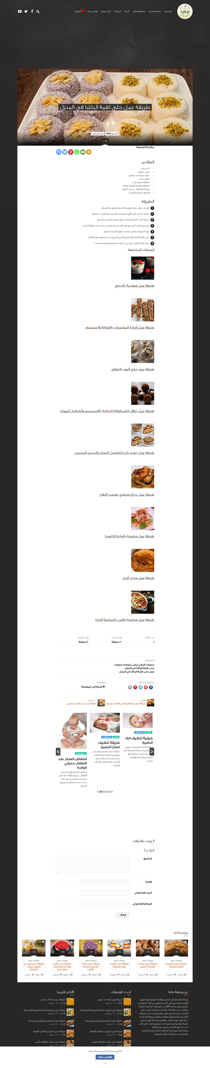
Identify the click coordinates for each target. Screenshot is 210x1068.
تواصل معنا (93, 11)
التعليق (147, 858)
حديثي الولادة (113, 753)
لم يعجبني (97, 133)
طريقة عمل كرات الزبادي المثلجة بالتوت (91, 967)
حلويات (150, 665)
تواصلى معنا (105, 1057)
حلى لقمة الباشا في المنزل (139, 668)
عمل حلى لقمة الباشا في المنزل (136, 671)
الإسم (148, 882)
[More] (88, 152)
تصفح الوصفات (139, 11)
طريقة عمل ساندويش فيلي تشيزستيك (46, 1020)
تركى (135, 665)
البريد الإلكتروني (143, 892)
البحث (126, 11)
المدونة (117, 11)
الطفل (149, 737)
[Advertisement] (105, 45)
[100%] (176, 954)
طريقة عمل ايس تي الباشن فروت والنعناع (34, 967)
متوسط (127, 665)
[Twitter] (64, 152)
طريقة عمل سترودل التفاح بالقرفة (49, 1031)
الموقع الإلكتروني (142, 904)
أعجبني (112, 133)
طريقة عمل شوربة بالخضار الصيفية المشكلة (44, 1010)
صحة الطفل (139, 737)
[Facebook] (58, 152)
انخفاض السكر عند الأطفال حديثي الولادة (105, 763)
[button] (58, 752)
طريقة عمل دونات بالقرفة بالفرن (50, 1042)
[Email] (82, 152)
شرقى (142, 665)
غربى (173, 960)
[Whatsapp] (76, 152)
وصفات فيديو (155, 11)
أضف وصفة (106, 11)
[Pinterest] (70, 152)
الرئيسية (168, 11)
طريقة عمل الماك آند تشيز (53, 999)
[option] (137, 741)
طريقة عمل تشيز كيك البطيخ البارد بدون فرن (62, 967)
